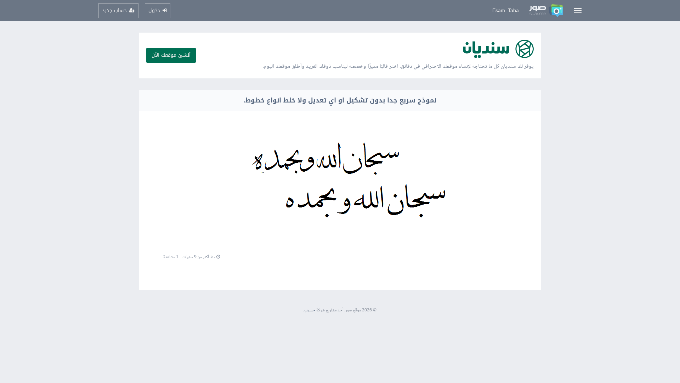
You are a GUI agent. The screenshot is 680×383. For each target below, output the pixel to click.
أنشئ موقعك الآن (171, 55)
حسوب (309, 310)
